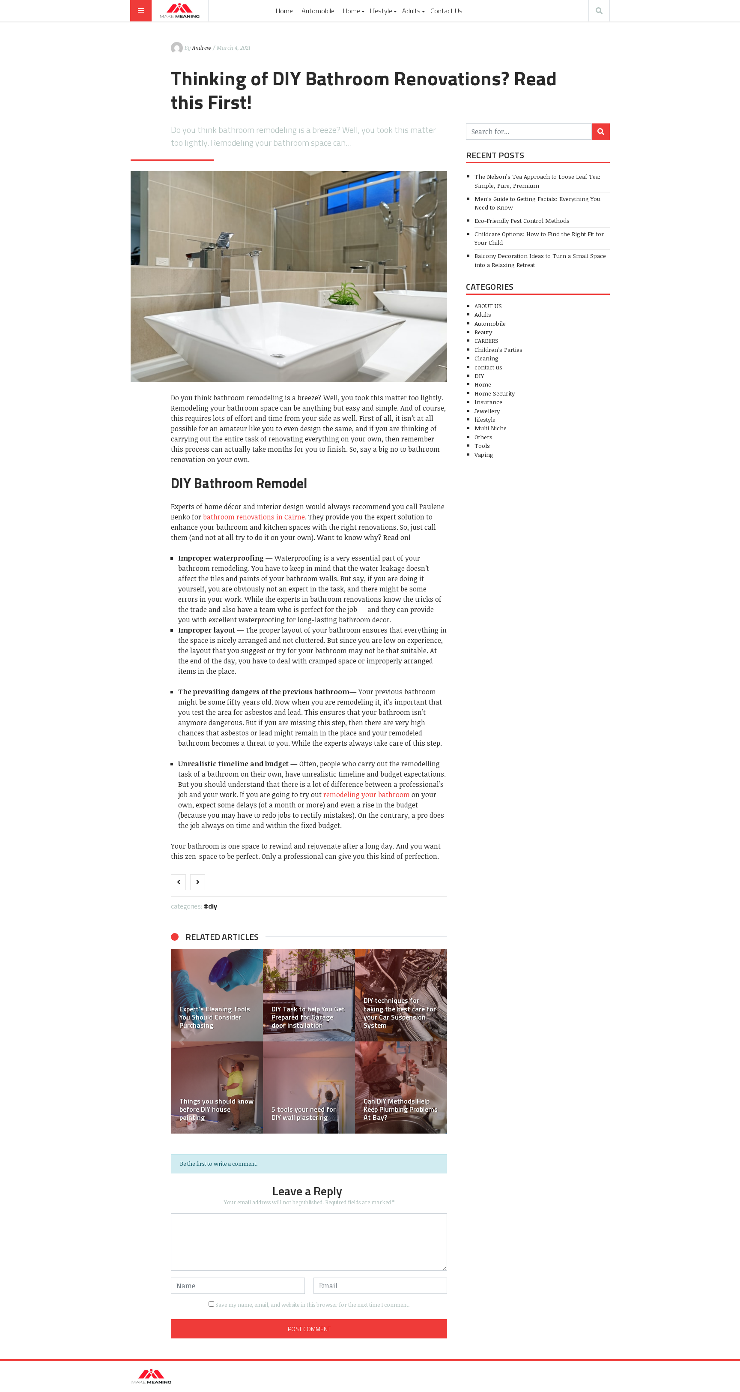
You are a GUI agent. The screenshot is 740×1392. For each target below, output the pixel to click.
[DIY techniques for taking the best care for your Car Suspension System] (401, 995)
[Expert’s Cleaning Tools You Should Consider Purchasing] (217, 995)
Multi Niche (490, 428)
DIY (212, 906)
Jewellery (487, 411)
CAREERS (486, 340)
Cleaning (486, 358)
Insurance (488, 402)
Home (284, 11)
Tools (482, 445)
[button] (181, 1041)
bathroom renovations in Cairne (254, 517)
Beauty (483, 332)
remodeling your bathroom (366, 794)
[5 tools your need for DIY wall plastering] (309, 1087)
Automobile (317, 11)
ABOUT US (488, 306)
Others (483, 437)
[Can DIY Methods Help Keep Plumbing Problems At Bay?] (401, 1087)
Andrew (201, 47)
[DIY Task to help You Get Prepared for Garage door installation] (309, 995)
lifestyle (381, 11)
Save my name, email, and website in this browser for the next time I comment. (312, 1304)
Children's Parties (498, 349)
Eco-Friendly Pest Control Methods (522, 220)
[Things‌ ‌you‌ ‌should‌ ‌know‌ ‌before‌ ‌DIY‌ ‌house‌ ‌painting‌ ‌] (217, 1087)
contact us (488, 367)
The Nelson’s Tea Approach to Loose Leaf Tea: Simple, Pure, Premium (537, 180)
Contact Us (446, 11)
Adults (411, 11)
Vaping (483, 454)
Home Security (494, 393)
